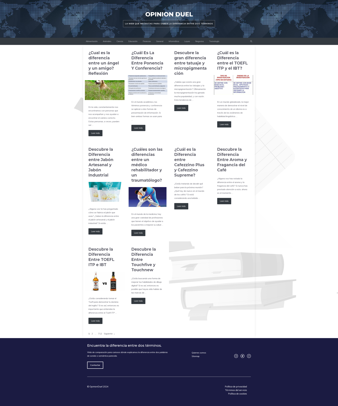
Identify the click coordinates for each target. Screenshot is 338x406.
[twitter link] (242, 356)
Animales (107, 41)
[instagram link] (236, 356)
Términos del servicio (236, 390)
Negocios (199, 41)
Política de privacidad (236, 386)
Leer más (95, 133)
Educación (132, 41)
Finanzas (147, 41)
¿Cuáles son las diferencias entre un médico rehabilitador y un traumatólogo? (147, 165)
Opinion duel (169, 14)
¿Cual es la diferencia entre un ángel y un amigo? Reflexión (103, 63)
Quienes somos (199, 352)
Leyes (187, 41)
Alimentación (92, 41)
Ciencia (120, 41)
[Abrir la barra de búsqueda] (251, 41)
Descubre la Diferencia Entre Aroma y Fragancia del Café (232, 159)
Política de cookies (237, 393)
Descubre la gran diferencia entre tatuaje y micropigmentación (190, 63)
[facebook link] (249, 356)
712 (100, 333)
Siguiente (109, 333)
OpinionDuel (96, 386)
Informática (174, 41)
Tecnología (214, 41)
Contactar (95, 365)
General (159, 41)
